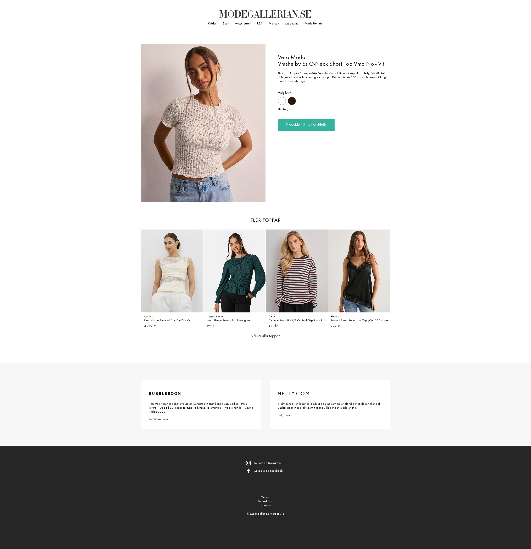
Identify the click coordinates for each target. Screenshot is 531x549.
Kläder (212, 23)
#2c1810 (292, 99)
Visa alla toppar (267, 336)
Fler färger (284, 109)
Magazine (291, 23)
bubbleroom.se (158, 419)
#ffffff (282, 99)
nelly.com (284, 415)
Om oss (265, 497)
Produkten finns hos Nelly (306, 125)
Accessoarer (243, 23)
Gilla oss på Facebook (268, 470)
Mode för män (314, 23)
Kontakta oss (265, 501)
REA (260, 23)
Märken (274, 23)
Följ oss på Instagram (267, 463)
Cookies (266, 505)
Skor (226, 23)
